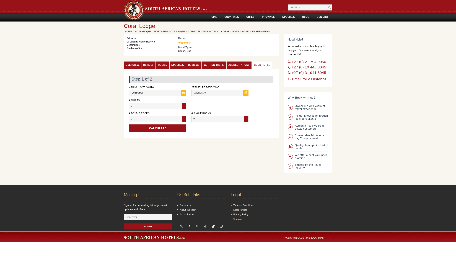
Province (268, 17)
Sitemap (237, 219)
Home (213, 17)
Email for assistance (309, 79)
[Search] (329, 7)
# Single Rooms (201, 113)
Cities (250, 17)
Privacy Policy (240, 214)
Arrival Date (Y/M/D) (141, 87)
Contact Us (185, 205)
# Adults (134, 100)
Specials (288, 17)
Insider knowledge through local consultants (311, 117)
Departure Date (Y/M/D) (205, 87)
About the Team (188, 210)
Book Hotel (262, 65)
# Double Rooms (139, 113)
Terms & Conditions (243, 205)
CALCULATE (157, 128)
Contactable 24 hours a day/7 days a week (309, 137)
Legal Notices (240, 210)
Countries (231, 17)
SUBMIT (148, 226)
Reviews (194, 65)
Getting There (214, 65)
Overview (132, 65)
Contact (322, 17)
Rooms (162, 65)
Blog (305, 17)
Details (148, 65)
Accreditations (239, 65)
